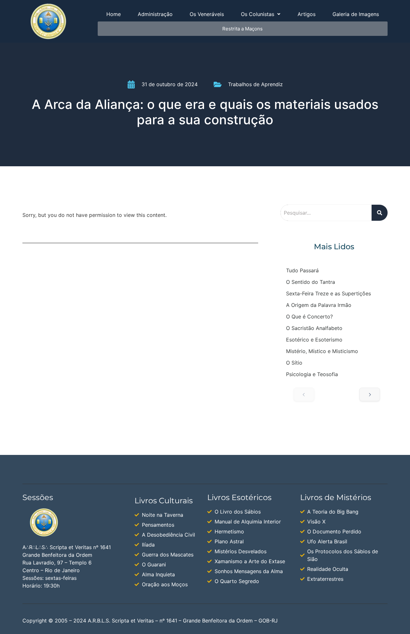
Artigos (307, 14)
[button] (261, 14)
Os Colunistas (257, 14)
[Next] (369, 394)
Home (113, 14)
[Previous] (304, 394)
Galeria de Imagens (355, 14)
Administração (155, 14)
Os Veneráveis (207, 14)
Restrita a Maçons (242, 29)
